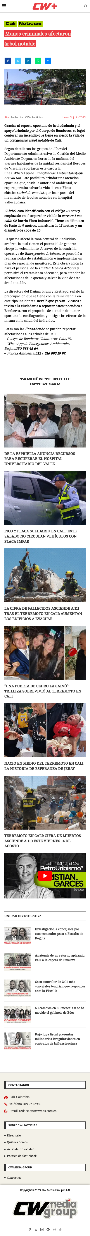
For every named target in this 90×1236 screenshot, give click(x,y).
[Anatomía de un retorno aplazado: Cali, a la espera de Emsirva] (17, 962)
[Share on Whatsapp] (38, 62)
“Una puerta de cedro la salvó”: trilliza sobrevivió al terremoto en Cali (42, 691)
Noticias (30, 24)
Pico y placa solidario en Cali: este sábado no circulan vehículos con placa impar (40, 536)
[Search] (85, 6)
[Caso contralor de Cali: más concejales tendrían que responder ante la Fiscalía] (17, 988)
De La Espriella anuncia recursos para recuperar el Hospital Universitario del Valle (39, 459)
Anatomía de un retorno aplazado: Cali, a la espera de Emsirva (60, 958)
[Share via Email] (48, 62)
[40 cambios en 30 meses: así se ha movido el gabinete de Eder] (17, 1014)
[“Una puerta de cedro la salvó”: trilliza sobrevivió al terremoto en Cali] (45, 653)
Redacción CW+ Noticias (26, 117)
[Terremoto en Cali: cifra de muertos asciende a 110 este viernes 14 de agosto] (45, 803)
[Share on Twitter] (18, 62)
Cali (10, 24)
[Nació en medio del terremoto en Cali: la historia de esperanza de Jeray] (45, 730)
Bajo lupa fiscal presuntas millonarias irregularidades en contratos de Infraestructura (57, 1039)
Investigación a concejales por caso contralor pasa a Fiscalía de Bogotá (59, 933)
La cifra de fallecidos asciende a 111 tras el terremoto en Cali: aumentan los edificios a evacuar (43, 613)
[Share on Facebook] (8, 62)
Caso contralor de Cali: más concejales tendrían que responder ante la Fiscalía (60, 986)
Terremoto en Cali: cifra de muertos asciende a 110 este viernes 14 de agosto (42, 841)
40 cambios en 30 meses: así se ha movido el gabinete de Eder (60, 1010)
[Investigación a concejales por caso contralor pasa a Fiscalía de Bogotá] (17, 935)
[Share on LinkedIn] (28, 62)
